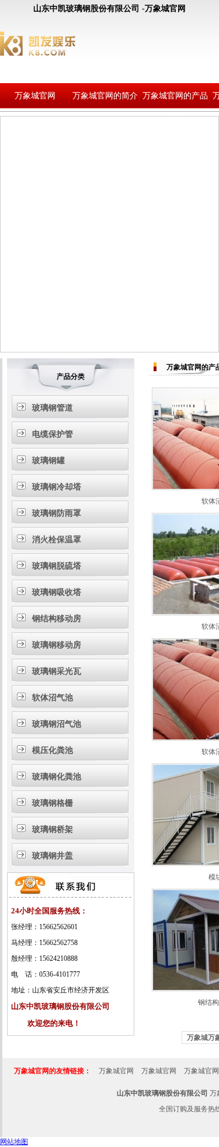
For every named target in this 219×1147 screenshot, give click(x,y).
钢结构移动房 (56, 618)
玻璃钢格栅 (52, 803)
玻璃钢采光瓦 (56, 671)
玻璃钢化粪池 (56, 776)
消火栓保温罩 (56, 539)
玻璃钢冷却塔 (56, 486)
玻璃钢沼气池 (56, 724)
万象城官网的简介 (105, 95)
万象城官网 (35, 95)
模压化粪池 (52, 750)
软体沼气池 (52, 697)
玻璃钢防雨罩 (56, 513)
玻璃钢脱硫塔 (56, 565)
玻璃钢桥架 (52, 829)
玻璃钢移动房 (56, 645)
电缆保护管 (52, 434)
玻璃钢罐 (48, 460)
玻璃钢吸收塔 (56, 592)
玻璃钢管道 (52, 407)
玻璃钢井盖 (52, 855)
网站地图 (14, 1142)
